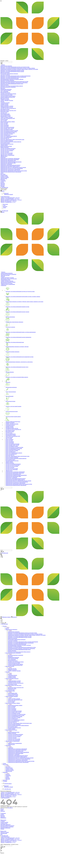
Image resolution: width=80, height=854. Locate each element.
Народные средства (12, 668)
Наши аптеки (3, 820)
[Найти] (1, 63)
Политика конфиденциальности (7, 825)
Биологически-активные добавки (15, 705)
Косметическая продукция (13, 732)
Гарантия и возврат (4, 832)
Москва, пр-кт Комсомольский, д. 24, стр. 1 (10, 197)
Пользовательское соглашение (6, 826)
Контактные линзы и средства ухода (16, 687)
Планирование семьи (12, 693)
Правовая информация (5, 827)
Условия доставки (4, 822)
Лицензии (2, 816)
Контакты (2, 815)
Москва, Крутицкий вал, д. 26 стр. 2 (8, 200)
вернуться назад (3, 807)
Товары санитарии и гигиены (14, 680)
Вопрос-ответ (3, 831)
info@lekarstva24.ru (5, 196)
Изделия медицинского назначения (15, 655)
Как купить (8, 766)
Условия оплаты (3, 823)
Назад (8, 627)
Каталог (7, 628)
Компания (8, 774)
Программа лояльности (5, 824)
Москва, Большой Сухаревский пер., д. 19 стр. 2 (11, 199)
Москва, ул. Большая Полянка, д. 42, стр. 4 (10, 198)
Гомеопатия (10, 747)
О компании (3, 813)
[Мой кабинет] (1, 554)
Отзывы (2, 814)
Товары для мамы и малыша (14, 698)
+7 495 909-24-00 (4, 187)
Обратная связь (3, 833)
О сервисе (2, 821)
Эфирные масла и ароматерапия (15, 743)
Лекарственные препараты (13, 631)
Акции (1, 809)
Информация (3, 817)
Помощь (2, 828)
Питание (10, 674)
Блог (1, 834)
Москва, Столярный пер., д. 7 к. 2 (8, 202)
